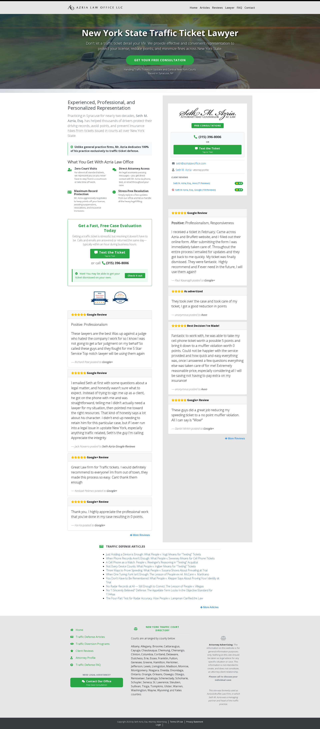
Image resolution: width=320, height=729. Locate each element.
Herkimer (172, 662)
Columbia (147, 654)
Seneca (147, 682)
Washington (138, 690)
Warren (177, 686)
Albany (135, 646)
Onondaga (176, 670)
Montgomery (139, 670)
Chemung (164, 650)
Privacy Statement (194, 721)
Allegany (146, 646)
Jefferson (136, 666)
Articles (205, 7)
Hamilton (159, 662)
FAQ (239, 7)
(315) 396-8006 (117, 263)
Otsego (179, 674)
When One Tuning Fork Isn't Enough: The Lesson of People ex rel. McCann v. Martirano (157, 574)
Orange (146, 674)
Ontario (136, 674)
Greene (147, 662)
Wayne (152, 690)
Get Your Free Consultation (160, 60)
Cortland (159, 654)
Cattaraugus (172, 646)
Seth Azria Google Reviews (118, 446)
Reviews (217, 7)
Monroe (183, 666)
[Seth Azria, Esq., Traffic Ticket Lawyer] (95, 7)
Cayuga (135, 650)
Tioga (145, 686)
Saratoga (152, 678)
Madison (171, 666)
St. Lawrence (160, 682)
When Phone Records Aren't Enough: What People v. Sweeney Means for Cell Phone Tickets (160, 558)
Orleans (157, 674)
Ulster (168, 686)
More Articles (210, 607)
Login (158, 724)
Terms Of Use (176, 721)
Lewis (147, 666)
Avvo (204, 315)
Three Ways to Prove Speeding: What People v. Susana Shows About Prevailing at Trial (157, 570)
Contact (249, 7)
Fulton (173, 658)
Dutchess (137, 658)
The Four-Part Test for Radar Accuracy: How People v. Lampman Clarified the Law (154, 598)
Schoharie (181, 678)
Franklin (163, 658)
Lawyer (229, 7)
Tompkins (156, 686)
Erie (146, 658)
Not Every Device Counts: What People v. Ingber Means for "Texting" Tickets (151, 566)
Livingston (158, 666)
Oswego (169, 674)
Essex (153, 658)
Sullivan (136, 686)
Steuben (175, 682)
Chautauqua (149, 650)
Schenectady (166, 678)
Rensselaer (138, 678)
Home (194, 7)
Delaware (172, 654)
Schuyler (136, 682)
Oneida (164, 670)
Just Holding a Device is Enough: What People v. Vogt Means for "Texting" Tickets (153, 554)
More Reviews (141, 535)
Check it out (135, 275)
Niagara (154, 670)
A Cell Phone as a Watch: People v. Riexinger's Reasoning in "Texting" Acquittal (152, 562)
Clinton (135, 654)
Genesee (136, 662)
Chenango (177, 650)
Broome (157, 646)
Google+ (107, 362)
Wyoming (163, 690)
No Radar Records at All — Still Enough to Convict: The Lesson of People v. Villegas (155, 586)
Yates (178, 690)
